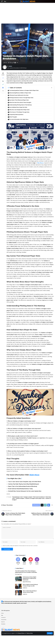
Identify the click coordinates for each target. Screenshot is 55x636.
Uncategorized (18, 574)
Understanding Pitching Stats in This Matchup (20, 104)
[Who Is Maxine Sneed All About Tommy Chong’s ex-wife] (18, 586)
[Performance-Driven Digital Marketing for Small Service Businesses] (18, 578)
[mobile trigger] (2, 1)
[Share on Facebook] (9, 63)
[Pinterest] (31, 561)
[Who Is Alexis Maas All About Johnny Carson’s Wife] (18, 592)
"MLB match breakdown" (39, 497)
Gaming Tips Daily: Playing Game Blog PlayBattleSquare (23, 484)
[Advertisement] (27, 12)
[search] (53, 1)
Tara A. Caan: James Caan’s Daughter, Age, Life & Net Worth (24, 481)
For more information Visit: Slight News (19, 119)
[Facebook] (18, 561)
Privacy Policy (21, 633)
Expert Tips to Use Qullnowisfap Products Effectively (22, 486)
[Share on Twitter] (11, 63)
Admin (10, 66)
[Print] (15, 63)
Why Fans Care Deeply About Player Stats (19, 109)
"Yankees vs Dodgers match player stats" (35, 498)
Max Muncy (40, 163)
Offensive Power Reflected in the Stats (18, 95)
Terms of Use (30, 633)
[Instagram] (37, 561)
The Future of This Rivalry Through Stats (19, 112)
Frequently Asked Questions (16, 114)
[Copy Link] (13, 63)
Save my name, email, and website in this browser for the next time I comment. (20, 545)
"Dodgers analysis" (27, 497)
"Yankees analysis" (19, 498)
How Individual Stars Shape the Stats (18, 107)
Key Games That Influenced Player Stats (19, 100)
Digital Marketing (27, 581)
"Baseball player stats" (17, 497)
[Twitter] (24, 561)
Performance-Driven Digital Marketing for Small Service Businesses (29, 578)
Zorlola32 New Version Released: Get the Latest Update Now (24, 491)
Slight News (34, 475)
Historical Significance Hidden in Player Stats (20, 92)
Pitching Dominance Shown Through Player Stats (21, 97)
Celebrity (25, 587)
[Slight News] (27, 1)
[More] (17, 63)
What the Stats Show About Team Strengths (20, 102)
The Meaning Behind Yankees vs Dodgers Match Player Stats (24, 90)
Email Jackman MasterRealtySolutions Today (20, 488)
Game (4, 52)
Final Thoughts (13, 117)
